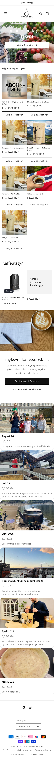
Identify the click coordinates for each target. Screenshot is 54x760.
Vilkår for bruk (18, 754)
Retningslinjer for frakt (35, 754)
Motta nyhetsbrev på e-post (27, 389)
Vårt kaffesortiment (27, 45)
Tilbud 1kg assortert (35, 194)
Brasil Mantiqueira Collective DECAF (38, 149)
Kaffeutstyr (27, 53)
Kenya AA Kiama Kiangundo (13, 148)
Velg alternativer (14, 114)
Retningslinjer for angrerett (22, 750)
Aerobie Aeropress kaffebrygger (37, 282)
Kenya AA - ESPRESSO (11, 238)
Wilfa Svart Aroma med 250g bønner (13, 298)
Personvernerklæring (43, 750)
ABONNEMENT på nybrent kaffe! (12, 103)
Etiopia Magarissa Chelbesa (38, 102)
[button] (6, 14)
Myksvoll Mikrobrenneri (26, 746)
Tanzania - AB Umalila (11, 194)
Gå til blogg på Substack (27, 381)
